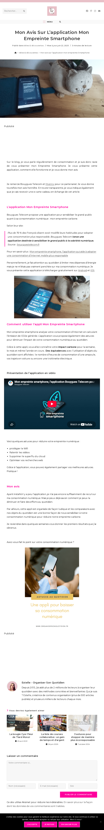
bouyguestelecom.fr (28, 244)
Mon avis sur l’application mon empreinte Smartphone (65, 53)
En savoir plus (69, 824)
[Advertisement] (52, 142)
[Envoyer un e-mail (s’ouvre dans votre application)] (99, 11)
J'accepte (32, 824)
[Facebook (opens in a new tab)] (87, 11)
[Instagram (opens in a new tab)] (95, 11)
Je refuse (49, 824)
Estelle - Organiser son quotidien (43, 682)
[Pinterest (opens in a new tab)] (91, 11)
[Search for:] (60, 21)
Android (82, 270)
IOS (92, 270)
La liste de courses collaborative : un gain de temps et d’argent (52, 737)
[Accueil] (15, 53)
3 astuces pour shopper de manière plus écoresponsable (83, 737)
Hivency (50, 184)
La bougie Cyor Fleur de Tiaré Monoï (21, 735)
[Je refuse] (100, 821)
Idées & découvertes (34, 45)
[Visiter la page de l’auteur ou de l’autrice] (12, 686)
